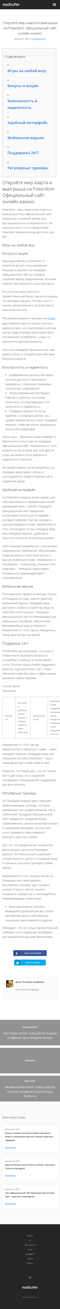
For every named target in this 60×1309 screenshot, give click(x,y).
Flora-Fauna (30, 1245)
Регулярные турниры (28, 167)
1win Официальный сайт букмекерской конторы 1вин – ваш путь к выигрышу (30, 1195)
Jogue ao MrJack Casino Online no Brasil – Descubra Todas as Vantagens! (30, 1166)
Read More (10, 1147)
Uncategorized (38, 38)
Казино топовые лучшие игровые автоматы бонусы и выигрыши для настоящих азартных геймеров (29, 1137)
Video (30, 1258)
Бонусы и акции (23, 85)
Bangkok (30, 1254)
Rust (30, 1249)
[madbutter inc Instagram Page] (30, 1277)
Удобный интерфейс (28, 122)
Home (30, 1235)
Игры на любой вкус (27, 70)
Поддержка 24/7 (23, 152)
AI (30, 1240)
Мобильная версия (26, 137)
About (30, 1263)
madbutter (34, 989)
